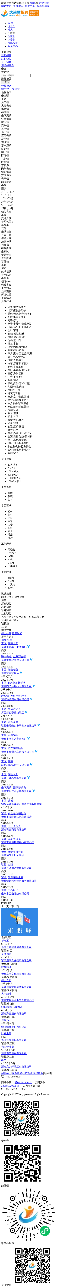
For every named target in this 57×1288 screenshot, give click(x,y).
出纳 (3, 1060)
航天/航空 (13, 429)
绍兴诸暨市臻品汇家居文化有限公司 (21, 804)
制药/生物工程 (15, 366)
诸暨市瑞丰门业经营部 (14, 647)
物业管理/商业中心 (18, 400)
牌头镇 (5, 122)
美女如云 (6, 288)
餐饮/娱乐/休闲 (16, 420)
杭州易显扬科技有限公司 (15, 765)
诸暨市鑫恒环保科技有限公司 (17, 842)
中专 (10, 521)
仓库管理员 (7, 1046)
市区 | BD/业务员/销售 (13, 682)
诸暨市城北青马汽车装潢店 (16, 816)
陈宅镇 (5, 155)
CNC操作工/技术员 (11, 1007)
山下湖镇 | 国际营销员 (13, 787)
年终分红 (6, 238)
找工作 (11, 26)
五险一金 (6, 235)
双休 (3, 228)
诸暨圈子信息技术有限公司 (16, 686)
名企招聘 (6, 607)
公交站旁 (6, 274)
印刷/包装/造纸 (16, 386)
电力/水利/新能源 (17, 439)
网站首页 (6, 6)
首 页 (10, 23)
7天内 (11, 581)
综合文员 (6, 980)
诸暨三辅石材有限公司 (14, 778)
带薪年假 (6, 254)
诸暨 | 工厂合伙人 (11, 826)
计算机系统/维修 (17, 310)
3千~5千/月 (7, 201)
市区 (3, 99)
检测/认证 (13, 410)
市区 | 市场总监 (9, 722)
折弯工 (5, 940)
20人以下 (13, 464)
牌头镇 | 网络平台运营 (13, 695)
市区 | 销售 (7, 761)
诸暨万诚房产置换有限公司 (16, 868)
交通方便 (6, 218)
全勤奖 (5, 251)
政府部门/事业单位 (18, 443)
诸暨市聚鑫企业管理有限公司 (17, 1000)
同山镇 (5, 152)
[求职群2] (19, 935)
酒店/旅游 (13, 423)
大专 (10, 524)
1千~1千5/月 (8, 191)
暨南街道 (6, 119)
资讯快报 (13, 43)
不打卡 (5, 278)
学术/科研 (13, 416)
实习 (10, 499)
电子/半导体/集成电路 (20, 323)
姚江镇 (5, 112)
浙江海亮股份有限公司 (14, 1013)
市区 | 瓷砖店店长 (11, 709)
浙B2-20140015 (23, 1082)
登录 (32, 2)
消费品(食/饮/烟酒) (18, 347)
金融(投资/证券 (16, 333)
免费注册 (44, 2)
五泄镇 (5, 128)
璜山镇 (5, 132)
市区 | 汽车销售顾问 (12, 748)
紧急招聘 (6, 610)
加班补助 (6, 241)
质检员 (5, 1020)
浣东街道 (6, 172)
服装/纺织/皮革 (16, 350)
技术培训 (6, 271)
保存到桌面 (43, 6)
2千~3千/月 (7, 198)
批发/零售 (13, 343)
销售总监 (13, 597)
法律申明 (38, 1073)
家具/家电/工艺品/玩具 (20, 353)
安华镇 (5, 125)
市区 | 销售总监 (9, 643)
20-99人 (12, 468)
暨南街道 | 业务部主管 (13, 656)
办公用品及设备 (16, 357)
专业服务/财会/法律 (18, 406)
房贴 (3, 268)
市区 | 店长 (7, 800)
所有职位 (6, 603)
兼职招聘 (6, 55)
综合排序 (6, 633)
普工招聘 (6, 62)
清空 (3, 600)
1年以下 (12, 553)
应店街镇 (6, 135)
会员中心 (13, 46)
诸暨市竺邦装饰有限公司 (15, 660)
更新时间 (17, 633)
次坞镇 (5, 138)
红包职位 (6, 58)
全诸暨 (5, 95)
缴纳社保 (6, 231)
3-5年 (10, 559)
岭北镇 (5, 162)
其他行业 (13, 453)
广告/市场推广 (15, 376)
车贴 (3, 264)
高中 (10, 514)
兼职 (10, 496)
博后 (10, 538)
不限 (3, 185)
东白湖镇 (6, 145)
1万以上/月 (7, 208)
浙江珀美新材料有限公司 (15, 699)
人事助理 (6, 993)
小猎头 (11, 39)
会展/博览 (13, 380)
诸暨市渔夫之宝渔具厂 (14, 738)
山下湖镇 (6, 115)
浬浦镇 (5, 142)
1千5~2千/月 (8, 195)
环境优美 (6, 294)
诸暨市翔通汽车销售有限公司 (17, 752)
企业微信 (6, 1285)
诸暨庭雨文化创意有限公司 (16, 960)
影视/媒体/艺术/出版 (19, 383)
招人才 (11, 29)
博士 (10, 534)
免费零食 (6, 284)
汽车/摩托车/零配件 (18, 363)
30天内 (11, 587)
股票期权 (6, 291)
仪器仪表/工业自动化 (19, 327)
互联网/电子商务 (17, 317)
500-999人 (13, 474)
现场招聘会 (7, 65)
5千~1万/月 (7, 205)
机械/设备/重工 (16, 360)
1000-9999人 (14, 478)
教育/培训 (13, 413)
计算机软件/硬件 (17, 307)
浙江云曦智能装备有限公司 (16, 947)
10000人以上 (15, 481)
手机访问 (18, 6)
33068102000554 (10, 1085)
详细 (3, 640)
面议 (3, 188)
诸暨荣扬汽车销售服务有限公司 (19, 880)
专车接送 (6, 258)
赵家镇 (5, 148)
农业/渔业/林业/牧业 (19, 449)
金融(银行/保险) (16, 337)
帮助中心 (30, 6)
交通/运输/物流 (16, 426)
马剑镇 (5, 158)
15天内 (11, 584)
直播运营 (6, 954)
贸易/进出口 (14, 340)
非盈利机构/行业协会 (19, 446)
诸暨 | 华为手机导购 (12, 852)
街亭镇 (5, 178)
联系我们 (17, 1073)
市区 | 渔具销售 (9, 735)
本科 (10, 528)
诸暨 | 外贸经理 (9, 890)
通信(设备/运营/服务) (19, 313)
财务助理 (6, 967)
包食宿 (5, 245)
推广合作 (27, 1073)
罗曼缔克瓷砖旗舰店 (12, 712)
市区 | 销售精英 (9, 669)
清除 (17, 89)
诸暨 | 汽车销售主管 (12, 877)
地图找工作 (7, 89)
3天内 (11, 577)
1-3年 (10, 556)
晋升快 (5, 261)
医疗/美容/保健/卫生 (19, 370)
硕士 (10, 531)
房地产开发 (14, 390)
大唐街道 (6, 105)
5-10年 (11, 562)
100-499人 (13, 471)
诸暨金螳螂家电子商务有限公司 (19, 725)
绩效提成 (6, 248)
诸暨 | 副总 (7, 864)
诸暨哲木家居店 (10, 673)
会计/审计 (13, 330)
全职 (10, 493)
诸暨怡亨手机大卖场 (12, 855)
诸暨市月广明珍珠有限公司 (16, 791)
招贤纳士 (6, 1073)
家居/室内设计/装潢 (18, 396)
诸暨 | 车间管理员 (11, 839)
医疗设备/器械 (15, 373)
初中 (10, 511)
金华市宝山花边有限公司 (15, 893)
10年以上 (13, 566)
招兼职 (11, 36)
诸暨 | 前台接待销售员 (13, 813)
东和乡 (5, 165)
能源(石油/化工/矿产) (19, 433)
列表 (9, 640)
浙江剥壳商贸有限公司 (14, 829)
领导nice (5, 281)
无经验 (11, 549)
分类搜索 (6, 85)
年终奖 (5, 225)
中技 (10, 518)
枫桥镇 (5, 109)
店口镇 (5, 102)
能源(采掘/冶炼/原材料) (20, 436)
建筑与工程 (14, 393)
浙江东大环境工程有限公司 (16, 1066)
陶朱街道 (6, 168)
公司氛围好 (7, 221)
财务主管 (6, 1033)
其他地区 (6, 175)
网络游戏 (13, 320)
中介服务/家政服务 (18, 403)
